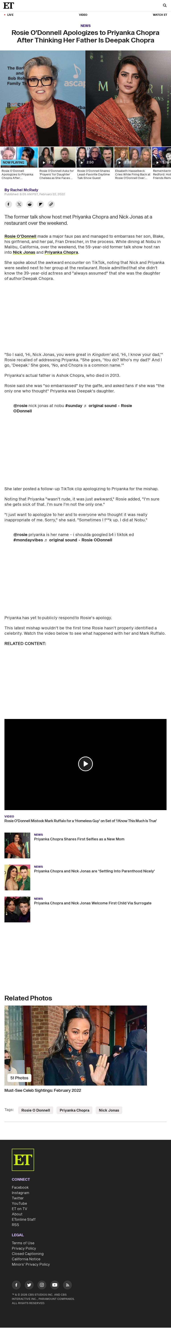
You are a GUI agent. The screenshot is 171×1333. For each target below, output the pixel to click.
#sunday (73, 406)
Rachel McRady (24, 190)
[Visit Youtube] (54, 1285)
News (86, 25)
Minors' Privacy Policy (31, 1264)
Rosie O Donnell (35, 1110)
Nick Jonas (24, 252)
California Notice (26, 1259)
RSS (15, 1225)
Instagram (20, 1193)
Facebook (20, 1187)
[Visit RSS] (67, 1286)
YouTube (19, 1203)
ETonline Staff (24, 1219)
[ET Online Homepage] (10, 5)
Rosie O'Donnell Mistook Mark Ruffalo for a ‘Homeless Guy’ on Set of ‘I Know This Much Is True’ (80, 821)
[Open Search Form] (165, 6)
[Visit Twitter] (29, 1286)
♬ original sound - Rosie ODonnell (78, 540)
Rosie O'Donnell (20, 236)
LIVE (10, 15)
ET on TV (19, 1209)
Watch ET (160, 15)
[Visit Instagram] (41, 1286)
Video (83, 15)
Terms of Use (23, 1243)
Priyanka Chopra (61, 252)
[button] (85, 764)
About (17, 1214)
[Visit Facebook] (16, 1286)
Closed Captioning (28, 1254)
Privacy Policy (24, 1248)
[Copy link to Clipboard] (51, 204)
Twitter (18, 1198)
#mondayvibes (28, 540)
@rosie (20, 406)
